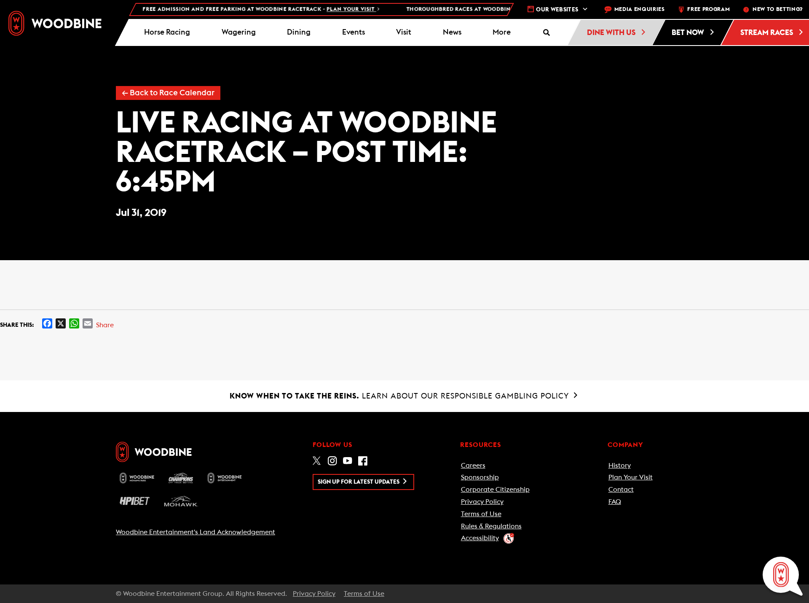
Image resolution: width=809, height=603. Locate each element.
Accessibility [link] (480, 538)
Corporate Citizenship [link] (495, 489)
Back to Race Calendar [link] (168, 93)
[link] (55, 23)
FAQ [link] (614, 501)
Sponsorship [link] (480, 477)
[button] (502, 32)
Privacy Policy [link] (482, 501)
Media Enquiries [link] (639, 9)
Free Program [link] (708, 9)
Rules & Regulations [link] (491, 526)
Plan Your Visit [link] (630, 477)
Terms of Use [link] (481, 514)
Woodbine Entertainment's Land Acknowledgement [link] (195, 532)
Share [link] (105, 325)
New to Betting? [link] (778, 9)
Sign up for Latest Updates (359, 482)
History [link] (619, 465)
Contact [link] (621, 489)
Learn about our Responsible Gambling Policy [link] (400, 396)
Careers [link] (473, 465)
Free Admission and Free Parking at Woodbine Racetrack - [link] (249, 9)
